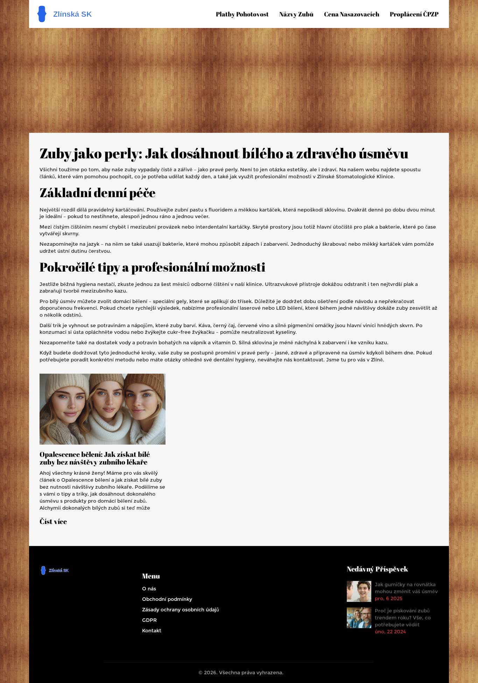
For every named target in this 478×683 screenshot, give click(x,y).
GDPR (149, 620)
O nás (149, 588)
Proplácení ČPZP (414, 14)
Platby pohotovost (242, 14)
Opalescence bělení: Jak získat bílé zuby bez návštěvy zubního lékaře (95, 458)
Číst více (53, 521)
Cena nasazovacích (351, 14)
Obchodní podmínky (167, 599)
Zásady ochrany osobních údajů (180, 609)
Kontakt (151, 630)
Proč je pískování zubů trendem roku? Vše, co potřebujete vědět (403, 617)
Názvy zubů (296, 14)
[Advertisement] (239, 80)
